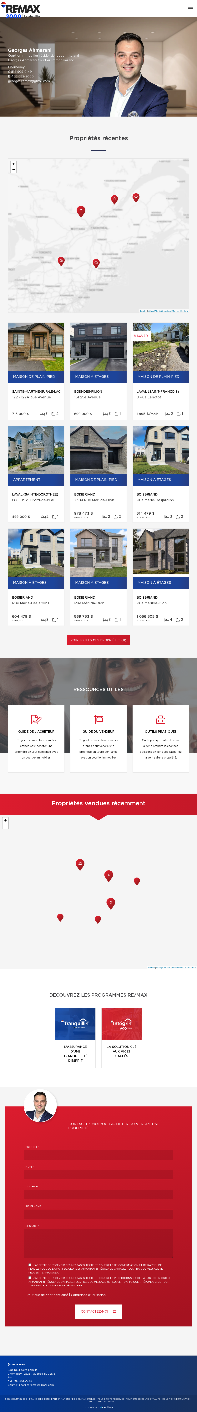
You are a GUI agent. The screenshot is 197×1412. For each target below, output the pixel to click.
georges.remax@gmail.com (29, 81)
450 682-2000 (22, 76)
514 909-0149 (21, 71)
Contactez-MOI (95, 1311)
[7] (81, 217)
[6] (109, 881)
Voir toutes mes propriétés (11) (98, 640)
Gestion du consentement (98, 1402)
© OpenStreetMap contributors (173, 310)
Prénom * (32, 1147)
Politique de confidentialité (47, 1295)
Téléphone (33, 1206)
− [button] (13, 169)
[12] (80, 870)
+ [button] (13, 163)
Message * (32, 1226)
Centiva (106, 1407)
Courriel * (33, 1186)
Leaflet (143, 310)
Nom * (30, 1167)
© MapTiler (153, 310)
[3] (111, 909)
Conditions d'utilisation (88, 1295)
